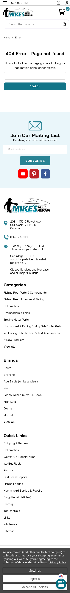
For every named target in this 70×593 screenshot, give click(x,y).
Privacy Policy (57, 562)
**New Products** (15, 340)
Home (7, 37)
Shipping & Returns (16, 443)
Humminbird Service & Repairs (23, 490)
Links (7, 517)
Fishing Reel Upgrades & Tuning (24, 299)
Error (18, 37)
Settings (35, 570)
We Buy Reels (12, 463)
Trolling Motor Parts (16, 319)
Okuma (8, 408)
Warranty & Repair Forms (19, 457)
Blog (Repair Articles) (17, 497)
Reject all (35, 579)
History (8, 504)
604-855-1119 (19, 237)
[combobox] (37, 24)
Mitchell (9, 415)
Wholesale (10, 524)
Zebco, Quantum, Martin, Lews (23, 395)
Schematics (11, 306)
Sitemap (9, 531)
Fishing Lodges (13, 484)
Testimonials (12, 511)
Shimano (9, 374)
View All (9, 346)
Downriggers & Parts (17, 313)
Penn (7, 388)
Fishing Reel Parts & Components (25, 292)
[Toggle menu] (5, 5)
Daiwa (7, 368)
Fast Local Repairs (15, 477)
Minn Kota (10, 401)
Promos (9, 470)
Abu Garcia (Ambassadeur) (21, 381)
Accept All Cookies (35, 587)
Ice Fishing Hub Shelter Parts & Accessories (32, 333)
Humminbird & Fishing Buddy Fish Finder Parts (33, 326)
